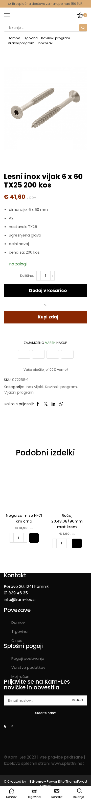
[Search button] (83, 27)
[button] (34, 538)
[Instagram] (12, 726)
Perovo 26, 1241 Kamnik (26, 586)
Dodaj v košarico (48, 291)
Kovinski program (55, 38)
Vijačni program (21, 43)
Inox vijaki (45, 43)
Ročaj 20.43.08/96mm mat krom (67, 521)
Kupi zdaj (48, 317)
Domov (14, 38)
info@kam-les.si (19, 599)
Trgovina (30, 38)
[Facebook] (5, 726)
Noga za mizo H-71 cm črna (24, 518)
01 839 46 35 (16, 593)
